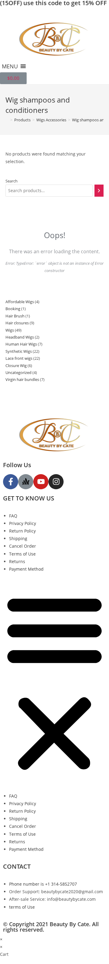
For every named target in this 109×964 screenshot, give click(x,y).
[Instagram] (56, 481)
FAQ (13, 516)
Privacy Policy (22, 523)
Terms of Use (22, 554)
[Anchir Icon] (25, 481)
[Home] (6, 120)
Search (11, 181)
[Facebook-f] (10, 481)
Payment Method (26, 569)
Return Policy (22, 531)
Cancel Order (22, 546)
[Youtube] (40, 481)
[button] (10, 66)
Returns (17, 561)
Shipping (18, 538)
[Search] (99, 191)
